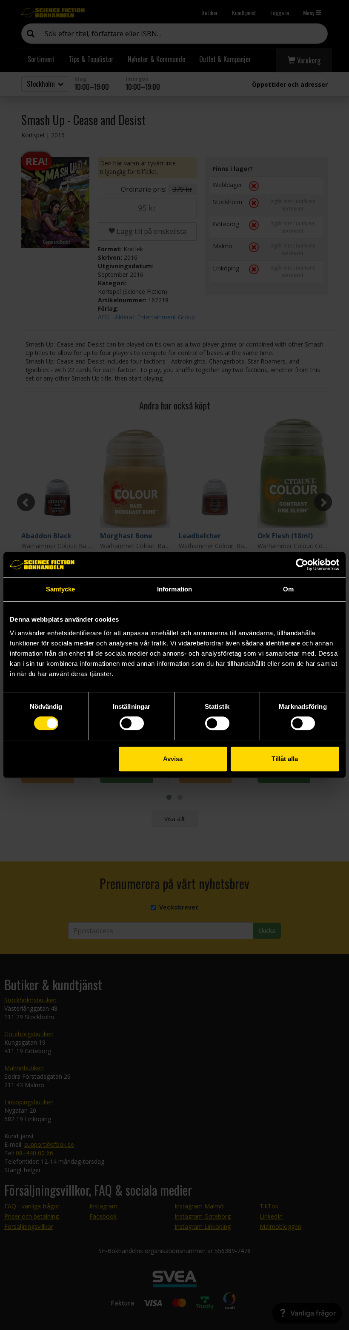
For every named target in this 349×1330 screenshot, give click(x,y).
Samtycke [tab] (60, 589)
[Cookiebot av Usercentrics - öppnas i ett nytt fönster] (302, 564)
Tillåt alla (285, 758)
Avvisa (173, 758)
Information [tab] (174, 589)
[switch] (132, 723)
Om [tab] (288, 589)
